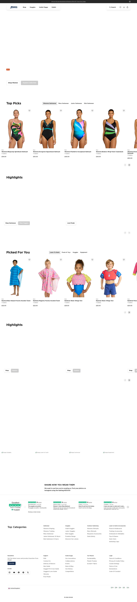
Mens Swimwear (48, 533)
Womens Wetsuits (93, 528)
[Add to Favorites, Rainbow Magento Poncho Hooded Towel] (60, 259)
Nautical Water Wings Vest (104, 300)
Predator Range (70, 536)
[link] (13, 83)
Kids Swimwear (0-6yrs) (51, 539)
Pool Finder (47, 576)
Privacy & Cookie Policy (116, 561)
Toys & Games (113, 536)
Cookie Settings (114, 563)
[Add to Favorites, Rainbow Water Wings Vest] (92, 259)
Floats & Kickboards (115, 528)
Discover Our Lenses (71, 539)
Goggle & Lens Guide (50, 571)
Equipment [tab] (83, 252)
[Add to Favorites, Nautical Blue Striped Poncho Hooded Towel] (29, 259)
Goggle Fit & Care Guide (51, 569)
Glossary (46, 574)
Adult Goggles (70, 528)
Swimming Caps (114, 541)
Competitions (69, 571)
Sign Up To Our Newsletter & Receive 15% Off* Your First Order (68, 1)
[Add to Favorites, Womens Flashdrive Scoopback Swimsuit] (92, 110)
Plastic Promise (92, 561)
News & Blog (69, 566)
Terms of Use (113, 566)
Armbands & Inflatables (116, 533)
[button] (130, 1)
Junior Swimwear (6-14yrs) (51, 536)
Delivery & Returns (49, 563)
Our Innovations (70, 558)
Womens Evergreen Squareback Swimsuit (46, 151)
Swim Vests (112, 539)
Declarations (113, 569)
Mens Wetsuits (91, 531)
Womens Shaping (48, 528)
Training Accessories (115, 531)
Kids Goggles (69, 533)
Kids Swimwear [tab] (89, 103)
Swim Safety (91, 536)
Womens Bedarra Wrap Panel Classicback (109, 151)
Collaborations (70, 561)
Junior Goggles (70, 531)
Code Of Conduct (114, 571)
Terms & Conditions (115, 558)
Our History (69, 569)
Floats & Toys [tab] (66, 252)
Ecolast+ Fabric (92, 563)
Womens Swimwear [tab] (49, 103)
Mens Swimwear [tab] (63, 103)
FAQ (44, 558)
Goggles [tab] (75, 252)
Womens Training (48, 531)
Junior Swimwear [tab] (76, 103)
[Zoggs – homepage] (14, 7)
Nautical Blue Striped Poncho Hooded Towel (16, 300)
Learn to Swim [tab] (55, 252)
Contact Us (47, 561)
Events (67, 563)
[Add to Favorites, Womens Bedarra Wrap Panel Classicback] (123, 110)
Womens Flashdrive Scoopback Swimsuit (78, 151)
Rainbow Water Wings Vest (73, 300)
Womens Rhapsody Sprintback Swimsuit (15, 151)
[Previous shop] (125, 165)
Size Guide (46, 566)
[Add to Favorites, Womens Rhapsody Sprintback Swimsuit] (29, 110)
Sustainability (91, 558)
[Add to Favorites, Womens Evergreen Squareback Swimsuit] (60, 110)
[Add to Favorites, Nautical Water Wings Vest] (123, 259)
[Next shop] (129, 165)
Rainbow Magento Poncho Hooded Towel (46, 300)
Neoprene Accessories (94, 533)
